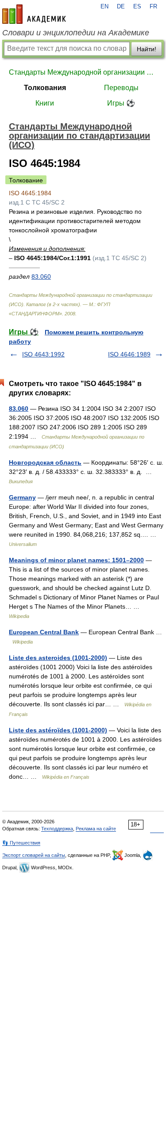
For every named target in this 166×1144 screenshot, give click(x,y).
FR (153, 7)
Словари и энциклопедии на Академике (75, 32)
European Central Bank (44, 632)
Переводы (121, 87)
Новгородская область (45, 462)
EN (104, 7)
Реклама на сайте (96, 828)
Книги (44, 103)
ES (137, 7)
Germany (22, 497)
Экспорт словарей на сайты (33, 855)
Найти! (146, 49)
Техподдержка (57, 828)
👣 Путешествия (21, 842)
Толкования (45, 87)
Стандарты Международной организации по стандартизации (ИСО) (83, 72)
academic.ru (34, 14)
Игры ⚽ (121, 103)
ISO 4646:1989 (129, 354)
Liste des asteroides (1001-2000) (58, 657)
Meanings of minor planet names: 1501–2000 (76, 560)
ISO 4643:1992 (43, 354)
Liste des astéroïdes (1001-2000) (58, 730)
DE (121, 7)
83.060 (41, 276)
